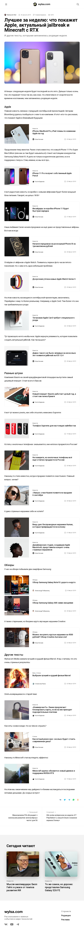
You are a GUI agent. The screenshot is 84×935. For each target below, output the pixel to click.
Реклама (65, 919)
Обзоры (34, 580)
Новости (35, 128)
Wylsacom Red (11, 15)
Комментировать (40, 15)
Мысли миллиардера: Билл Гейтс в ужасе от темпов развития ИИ (22, 887)
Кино (34, 673)
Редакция (66, 915)
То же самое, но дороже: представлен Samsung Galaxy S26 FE (59, 887)
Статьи (38, 673)
